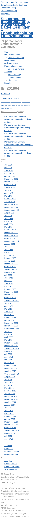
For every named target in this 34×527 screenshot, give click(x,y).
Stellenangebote (11, 63)
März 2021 (9, 315)
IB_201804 (5, 94)
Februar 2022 (10, 289)
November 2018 (11, 368)
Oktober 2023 (10, 238)
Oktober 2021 (10, 297)
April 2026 (8, 170)
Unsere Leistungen (16, 57)
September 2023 (11, 241)
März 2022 (9, 286)
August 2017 (9, 405)
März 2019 (9, 363)
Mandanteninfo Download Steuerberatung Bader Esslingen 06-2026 (18, 136)
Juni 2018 (8, 382)
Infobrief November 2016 (14, 105)
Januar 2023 (9, 261)
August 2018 (9, 377)
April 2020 (8, 337)
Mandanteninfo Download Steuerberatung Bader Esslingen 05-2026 (18, 144)
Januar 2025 (9, 201)
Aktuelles (8, 72)
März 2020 (9, 340)
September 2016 (11, 430)
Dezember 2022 (11, 264)
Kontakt (7, 83)
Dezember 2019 (11, 343)
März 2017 (9, 413)
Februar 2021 (10, 317)
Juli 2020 (8, 331)
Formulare (8, 448)
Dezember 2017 (11, 396)
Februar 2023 (10, 258)
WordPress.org (10, 469)
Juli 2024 (8, 216)
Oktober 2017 (10, 402)
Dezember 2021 (11, 292)
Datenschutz (6, 525)
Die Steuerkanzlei (12, 55)
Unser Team (9, 60)
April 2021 (8, 312)
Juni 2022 (8, 278)
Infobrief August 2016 (5, 102)
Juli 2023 (8, 247)
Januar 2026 (9, 176)
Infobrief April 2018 (10, 98)
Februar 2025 (10, 199)
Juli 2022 (8, 275)
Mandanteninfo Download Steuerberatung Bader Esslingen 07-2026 (18, 128)
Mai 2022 (8, 281)
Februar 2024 (10, 230)
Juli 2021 (8, 303)
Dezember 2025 (11, 179)
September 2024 (11, 210)
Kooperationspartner (13, 66)
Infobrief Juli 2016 (26, 102)
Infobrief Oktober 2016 (25, 105)
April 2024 (8, 224)
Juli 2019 (8, 354)
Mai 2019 (8, 360)
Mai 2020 (8, 334)
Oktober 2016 (10, 428)
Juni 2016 (8, 439)
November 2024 (11, 207)
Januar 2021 (9, 320)
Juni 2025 (8, 193)
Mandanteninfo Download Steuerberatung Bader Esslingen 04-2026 (18, 153)
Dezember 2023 (11, 233)
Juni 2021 (8, 306)
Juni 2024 (8, 218)
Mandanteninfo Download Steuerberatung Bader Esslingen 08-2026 (18, 119)
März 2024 (9, 227)
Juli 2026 (8, 165)
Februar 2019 (10, 365)
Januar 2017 (9, 419)
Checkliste (12, 80)
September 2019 (11, 348)
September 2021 (11, 300)
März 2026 (9, 173)
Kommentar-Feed (11, 466)
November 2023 (11, 235)
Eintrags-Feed (10, 464)
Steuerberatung (14, 74)
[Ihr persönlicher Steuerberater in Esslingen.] (17, 11)
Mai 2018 (8, 385)
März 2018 (9, 388)
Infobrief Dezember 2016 (16, 102)
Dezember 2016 (11, 422)
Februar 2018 (10, 391)
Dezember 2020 (11, 323)
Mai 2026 (8, 168)
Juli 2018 (8, 379)
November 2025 (11, 182)
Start (6, 52)
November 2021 (11, 295)
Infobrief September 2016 (6, 108)
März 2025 (9, 196)
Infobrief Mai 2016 (5, 105)
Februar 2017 (10, 416)
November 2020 (11, 326)
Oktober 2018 (10, 371)
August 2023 (9, 244)
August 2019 (9, 351)
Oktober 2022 (10, 266)
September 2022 (11, 269)
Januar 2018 (9, 394)
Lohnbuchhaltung (15, 77)
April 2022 (8, 283)
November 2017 (11, 399)
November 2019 (11, 346)
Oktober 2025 (10, 185)
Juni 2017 (8, 410)
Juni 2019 (8, 357)
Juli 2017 (8, 408)
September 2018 (11, 374)
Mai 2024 (8, 221)
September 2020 (11, 329)
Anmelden (8, 461)
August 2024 (9, 213)
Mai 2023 (8, 252)
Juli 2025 (8, 190)
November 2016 (11, 425)
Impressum (5, 522)
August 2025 (9, 187)
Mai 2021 (8, 309)
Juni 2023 (8, 250)
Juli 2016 (8, 436)
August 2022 (9, 272)
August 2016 (9, 433)
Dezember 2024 (11, 204)
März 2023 (9, 255)
